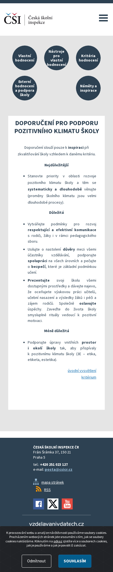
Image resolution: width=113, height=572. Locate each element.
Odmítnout (36, 560)
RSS (47, 489)
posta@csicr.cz (58, 469)
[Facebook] (38, 503)
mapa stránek (52, 482)
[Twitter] (52, 503)
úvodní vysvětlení (82, 370)
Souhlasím (75, 560)
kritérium (88, 377)
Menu (103, 17)
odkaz (57, 541)
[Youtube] (67, 503)
